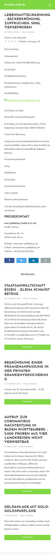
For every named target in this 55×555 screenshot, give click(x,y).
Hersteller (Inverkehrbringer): (19, 117)
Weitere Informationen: (16, 199)
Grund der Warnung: (15, 134)
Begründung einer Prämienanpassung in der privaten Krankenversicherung (26, 371)
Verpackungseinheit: (14, 159)
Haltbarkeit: (10, 173)
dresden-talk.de (14, 4)
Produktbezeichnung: (15, 76)
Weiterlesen (27, 347)
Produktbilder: (11, 93)
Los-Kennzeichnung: (15, 186)
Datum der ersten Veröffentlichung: (22, 63)
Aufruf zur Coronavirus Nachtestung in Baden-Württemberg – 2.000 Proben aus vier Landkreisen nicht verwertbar (26, 430)
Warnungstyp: (11, 49)
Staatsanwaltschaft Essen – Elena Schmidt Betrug (27, 290)
